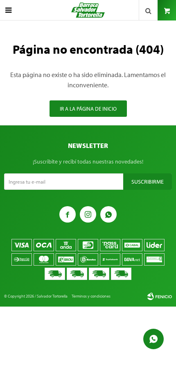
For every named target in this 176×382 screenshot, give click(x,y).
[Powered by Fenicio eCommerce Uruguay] (159, 296)
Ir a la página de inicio (88, 108)
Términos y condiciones (91, 296)
